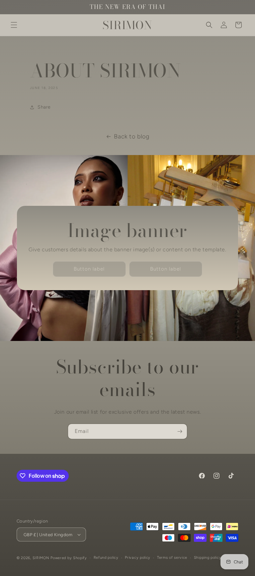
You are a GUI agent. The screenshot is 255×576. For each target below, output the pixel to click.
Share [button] (44, 107)
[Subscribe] (179, 431)
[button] (14, 25)
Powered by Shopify (68, 558)
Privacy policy (137, 557)
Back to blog (131, 136)
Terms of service (172, 557)
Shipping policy (207, 557)
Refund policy (106, 557)
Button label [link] (89, 269)
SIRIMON (42, 558)
